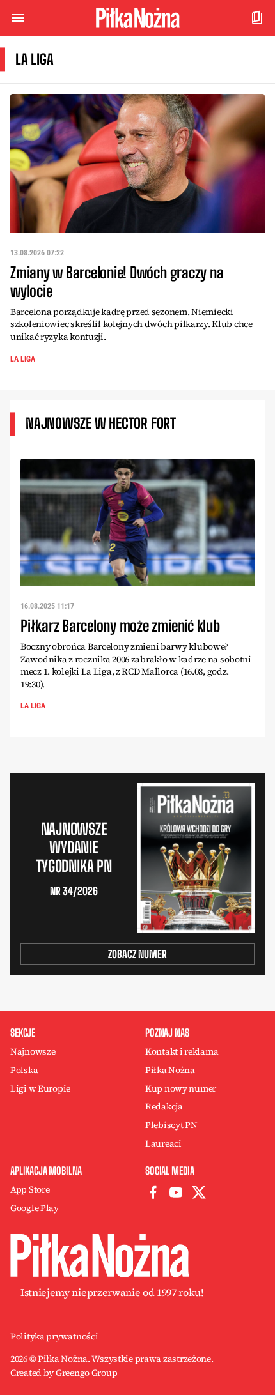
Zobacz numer (137, 954)
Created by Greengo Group (63, 1372)
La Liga (22, 358)
